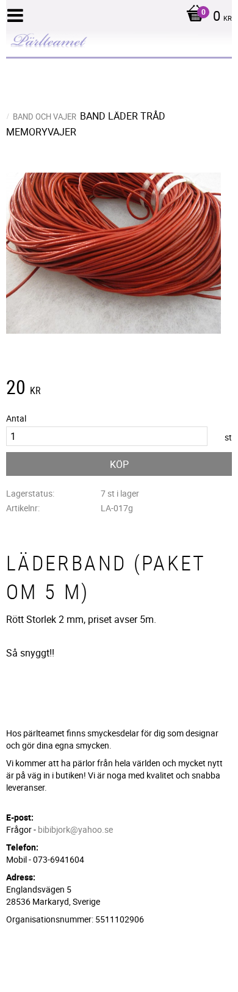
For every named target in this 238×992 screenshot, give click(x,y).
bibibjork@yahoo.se (75, 829)
